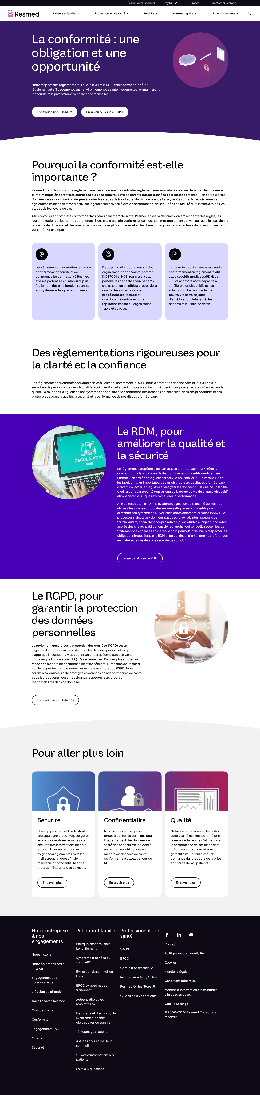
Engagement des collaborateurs (44, 980)
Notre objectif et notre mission (48, 966)
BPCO (124, 958)
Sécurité (38, 1047)
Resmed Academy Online (138, 977)
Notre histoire (42, 954)
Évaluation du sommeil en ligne (94, 974)
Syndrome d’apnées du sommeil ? (93, 960)
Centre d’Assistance (135, 968)
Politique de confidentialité (184, 953)
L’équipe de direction (47, 991)
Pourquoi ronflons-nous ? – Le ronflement (95, 946)
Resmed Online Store (136, 986)
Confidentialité (42, 1010)
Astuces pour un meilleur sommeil (94, 1043)
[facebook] (167, 935)
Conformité (40, 1019)
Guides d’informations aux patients (95, 1057)
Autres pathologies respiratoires (90, 1001)
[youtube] (191, 935)
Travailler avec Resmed (48, 1001)
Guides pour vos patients (138, 996)
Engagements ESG (45, 1029)
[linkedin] (179, 935)
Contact (170, 944)
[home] (23, 13)
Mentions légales (177, 972)
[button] (249, 13)
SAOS (124, 949)
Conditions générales (180, 981)
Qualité (37, 1038)
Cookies (171, 962)
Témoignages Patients (92, 1032)
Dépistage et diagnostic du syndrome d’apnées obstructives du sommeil (96, 1017)
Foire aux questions (90, 1069)
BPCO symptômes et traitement (91, 987)
